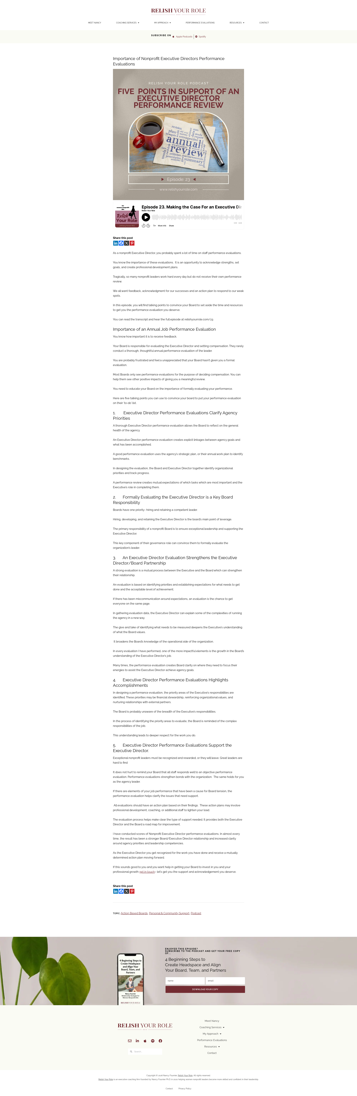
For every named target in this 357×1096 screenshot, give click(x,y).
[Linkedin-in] (137, 1040)
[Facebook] (121, 243)
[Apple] (145, 1040)
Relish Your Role (185, 1075)
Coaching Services (126, 23)
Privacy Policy (184, 1088)
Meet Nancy (94, 23)
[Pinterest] (132, 243)
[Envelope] (129, 1040)
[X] (126, 243)
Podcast (196, 913)
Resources (236, 23)
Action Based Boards (134, 913)
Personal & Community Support (169, 913)
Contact (264, 23)
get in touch (147, 871)
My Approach (161, 23)
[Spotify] (152, 1040)
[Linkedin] (115, 243)
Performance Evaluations (200, 23)
